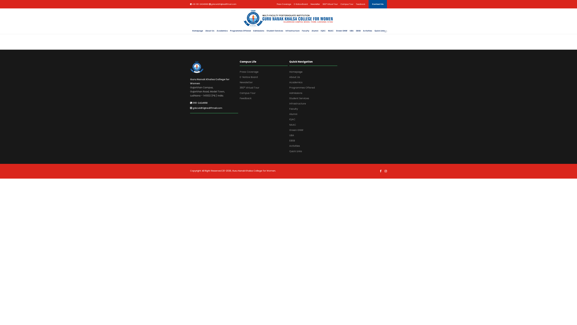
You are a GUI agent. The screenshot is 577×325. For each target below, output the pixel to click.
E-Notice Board (301, 4)
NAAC (331, 30)
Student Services (275, 30)
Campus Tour (346, 4)
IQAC (323, 30)
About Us (209, 30)
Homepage (197, 30)
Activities (367, 30)
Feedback (360, 4)
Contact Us (377, 4)
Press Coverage (284, 4)
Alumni (315, 30)
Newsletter (315, 4)
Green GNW (341, 30)
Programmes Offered (240, 30)
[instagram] (386, 171)
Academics (222, 30)
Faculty (305, 30)
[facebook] (381, 171)
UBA (352, 30)
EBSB (358, 30)
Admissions (258, 30)
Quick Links (379, 30)
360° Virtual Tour (330, 4)
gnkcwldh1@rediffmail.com (207, 108)
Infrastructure (292, 30)
